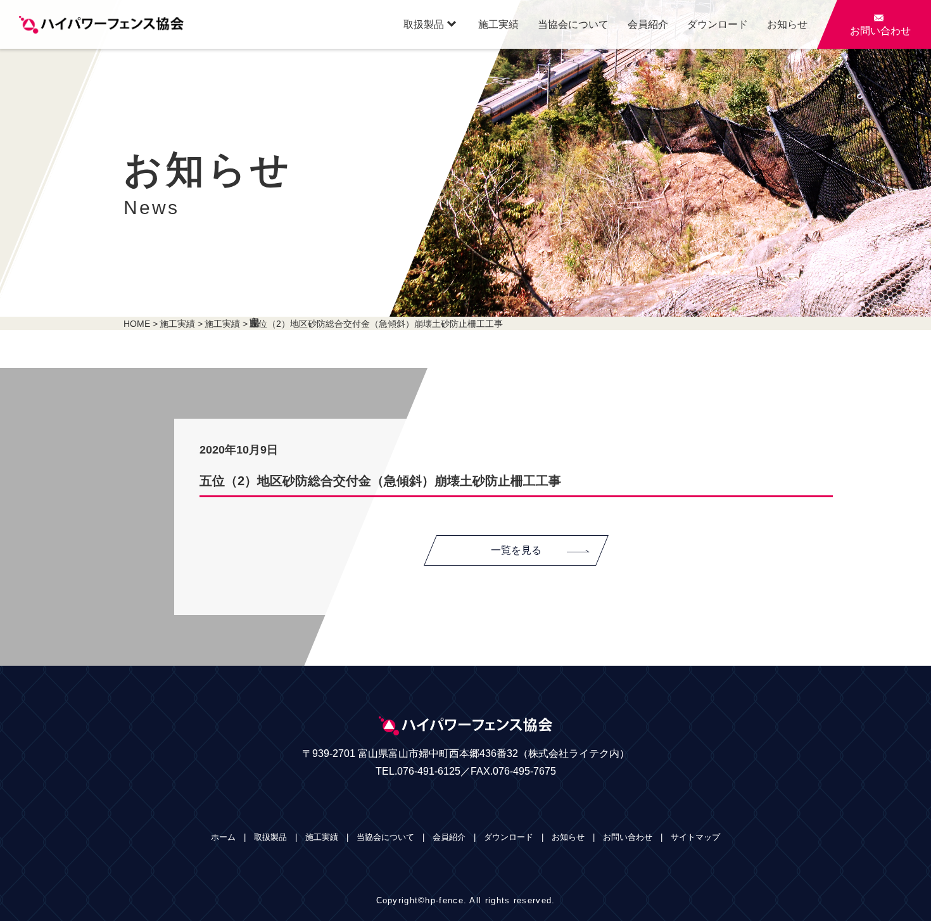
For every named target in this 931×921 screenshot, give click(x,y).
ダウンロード (717, 24)
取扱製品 (429, 24)
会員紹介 (648, 24)
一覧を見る (516, 550)
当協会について (573, 24)
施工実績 (498, 24)
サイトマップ (695, 837)
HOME (137, 324)
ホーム (223, 837)
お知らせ (787, 24)
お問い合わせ (627, 837)
